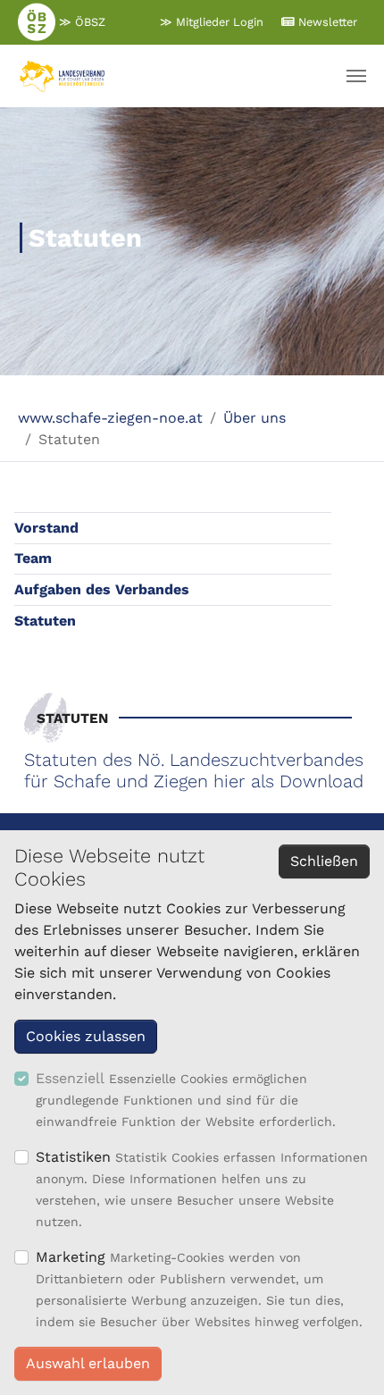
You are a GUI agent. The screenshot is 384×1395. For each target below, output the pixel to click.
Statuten (45, 620)
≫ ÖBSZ (80, 22)
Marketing (70, 1256)
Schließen (324, 861)
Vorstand (46, 527)
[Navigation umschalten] (356, 76)
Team (33, 558)
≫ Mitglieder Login (211, 22)
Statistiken (73, 1156)
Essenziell (70, 1078)
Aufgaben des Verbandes (101, 589)
